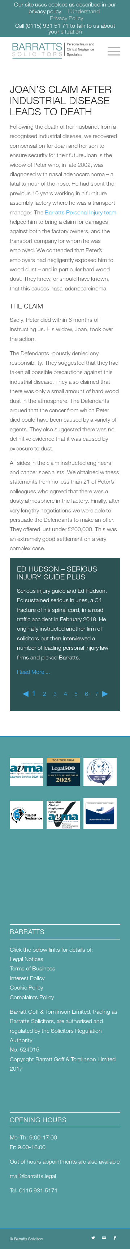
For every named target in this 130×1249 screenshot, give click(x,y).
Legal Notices (26, 959)
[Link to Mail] (104, 1237)
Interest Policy (27, 978)
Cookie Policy (26, 987)
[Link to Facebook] (114, 1237)
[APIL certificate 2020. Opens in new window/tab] (100, 826)
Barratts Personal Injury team (80, 212)
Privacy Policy (66, 18)
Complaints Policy (32, 997)
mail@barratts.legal (33, 1176)
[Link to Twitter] (93, 1237)
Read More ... (33, 671)
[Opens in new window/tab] (26, 784)
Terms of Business (32, 968)
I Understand (84, 11)
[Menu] (110, 51)
